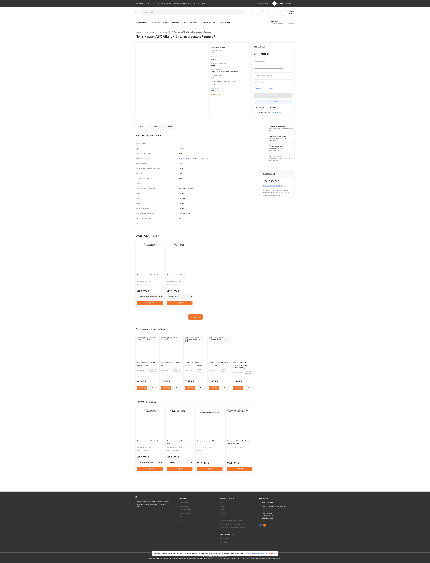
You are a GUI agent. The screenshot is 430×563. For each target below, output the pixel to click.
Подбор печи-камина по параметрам (232, 528)
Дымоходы (183, 520)
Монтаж (222, 513)
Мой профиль (224, 539)
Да (180, 218)
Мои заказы (223, 542)
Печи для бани (185, 513)
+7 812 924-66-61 (284, 3)
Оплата (270, 89)
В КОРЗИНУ (273, 96)
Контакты (222, 517)
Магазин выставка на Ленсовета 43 (231, 524)
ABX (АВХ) (182, 144)
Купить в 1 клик (273, 101)
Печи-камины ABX (164, 32)
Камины (182, 517)
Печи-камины (149, 32)
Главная (138, 32)
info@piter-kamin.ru (273, 185)
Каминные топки (185, 510)
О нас (221, 502)
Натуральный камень (187, 159)
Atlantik (181, 149)
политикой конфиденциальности (256, 553)
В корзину (150, 303)
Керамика (204, 159)
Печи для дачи (185, 506)
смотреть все (195, 317)
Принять (272, 553)
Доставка (259, 89)
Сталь (181, 164)
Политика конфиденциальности (230, 520)
